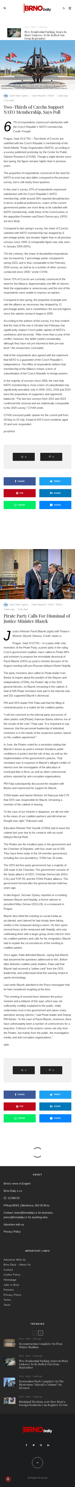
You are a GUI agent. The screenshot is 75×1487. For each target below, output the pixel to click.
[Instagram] (41, 1445)
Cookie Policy (12, 1274)
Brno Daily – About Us (17, 1264)
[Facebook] (26, 1445)
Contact (8, 1269)
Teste (7, 1305)
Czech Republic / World (42, 95)
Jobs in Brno (11, 1285)
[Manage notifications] (8, 1479)
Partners (9, 1289)
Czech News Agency (18, 95)
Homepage (10, 1279)
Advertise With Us (15, 1259)
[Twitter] (33, 1445)
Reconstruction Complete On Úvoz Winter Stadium (40, 1345)
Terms (7, 1299)
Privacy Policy (12, 1231)
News (33, 27)
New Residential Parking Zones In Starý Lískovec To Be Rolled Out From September (45, 35)
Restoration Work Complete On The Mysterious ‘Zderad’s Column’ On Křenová (41, 1384)
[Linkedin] (48, 1445)
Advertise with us (14, 1224)
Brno (27, 27)
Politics (59, 604)
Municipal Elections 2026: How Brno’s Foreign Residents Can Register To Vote (43, 1403)
